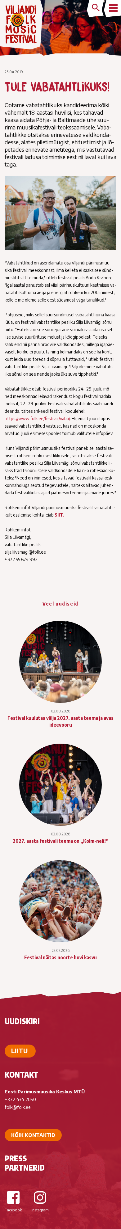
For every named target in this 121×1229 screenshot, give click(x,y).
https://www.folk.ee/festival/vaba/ (37, 418)
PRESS (16, 1158)
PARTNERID (25, 1167)
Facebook (13, 1210)
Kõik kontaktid (33, 1135)
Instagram (40, 1210)
